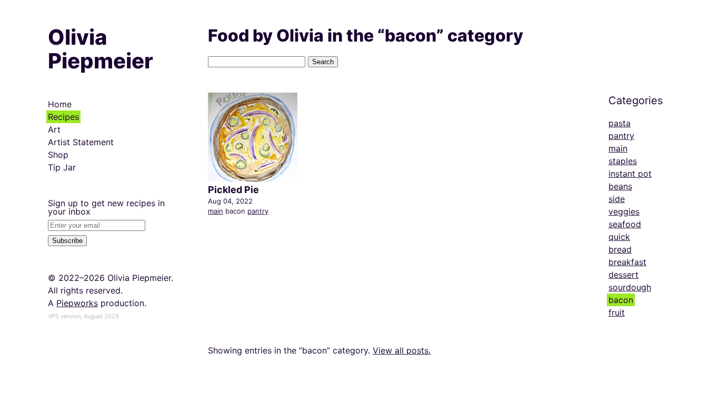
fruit (616, 312)
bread (620, 249)
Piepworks (77, 303)
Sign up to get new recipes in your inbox (106, 207)
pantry (257, 211)
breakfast (627, 262)
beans (620, 186)
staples (622, 161)
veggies (624, 211)
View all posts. (402, 350)
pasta (619, 123)
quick (619, 236)
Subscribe (67, 241)
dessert (623, 274)
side (616, 199)
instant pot (630, 173)
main (215, 211)
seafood (624, 224)
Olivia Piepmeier (100, 49)
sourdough (629, 287)
